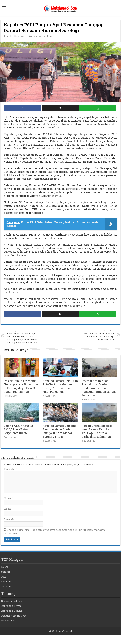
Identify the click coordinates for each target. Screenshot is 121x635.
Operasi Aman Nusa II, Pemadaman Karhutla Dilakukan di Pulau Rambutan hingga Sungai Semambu (99, 388)
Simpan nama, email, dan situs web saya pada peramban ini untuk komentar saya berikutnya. (54, 531)
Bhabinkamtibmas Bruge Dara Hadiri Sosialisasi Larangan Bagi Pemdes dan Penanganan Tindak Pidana (22, 337)
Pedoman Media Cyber (14, 615)
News (34, 36)
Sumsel (5, 571)
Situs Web (9, 519)
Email (8, 508)
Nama (8, 498)
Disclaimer (7, 620)
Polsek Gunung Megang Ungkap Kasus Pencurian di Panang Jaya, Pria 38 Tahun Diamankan (21, 386)
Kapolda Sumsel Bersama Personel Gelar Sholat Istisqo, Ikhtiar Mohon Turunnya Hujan (59, 431)
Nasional (6, 581)
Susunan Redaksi (11, 600)
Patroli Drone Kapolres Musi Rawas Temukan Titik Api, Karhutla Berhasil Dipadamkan (97, 431)
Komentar (10, 469)
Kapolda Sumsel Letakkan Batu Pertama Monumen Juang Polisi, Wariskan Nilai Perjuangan (60, 386)
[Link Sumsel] (60, 8)
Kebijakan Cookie (11, 610)
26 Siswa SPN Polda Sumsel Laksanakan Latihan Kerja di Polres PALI (98, 335)
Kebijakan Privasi (12, 605)
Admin (9, 36)
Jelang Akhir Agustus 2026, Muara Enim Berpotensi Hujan (19, 429)
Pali (3, 576)
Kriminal (6, 586)
